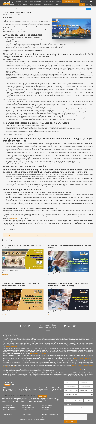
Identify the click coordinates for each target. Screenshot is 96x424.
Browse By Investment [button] (35, 4)
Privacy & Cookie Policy (38, 417)
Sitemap (57, 417)
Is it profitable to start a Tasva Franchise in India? (21, 245)
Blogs (57, 4)
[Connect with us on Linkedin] (29, 326)
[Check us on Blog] (74, 326)
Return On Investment (28, 407)
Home (4, 9)
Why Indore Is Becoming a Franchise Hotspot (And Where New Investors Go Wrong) (68, 284)
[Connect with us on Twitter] (65, 326)
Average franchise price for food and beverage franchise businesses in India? (20, 284)
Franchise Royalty (26, 412)
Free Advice (6, 412)
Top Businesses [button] (56, 1)
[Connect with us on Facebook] (20, 326)
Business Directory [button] (27, 1)
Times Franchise (26, 414)
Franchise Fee (45, 409)
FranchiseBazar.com (17, 235)
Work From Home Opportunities (50, 414)
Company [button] (17, 1)
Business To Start (26, 405)
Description (67, 404)
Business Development (9, 407)
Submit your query (70, 421)
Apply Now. (42, 396)
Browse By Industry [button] (22, 4)
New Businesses (47, 1)
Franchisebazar (13, 218)
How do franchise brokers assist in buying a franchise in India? (69, 246)
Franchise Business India (9, 409)
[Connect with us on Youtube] (69, 326)
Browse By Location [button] (48, 4)
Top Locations (37, 1)
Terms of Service (27, 417)
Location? (66, 398)
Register (82, 4)
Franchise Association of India (12, 417)
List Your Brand (84, 1)
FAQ (21, 417)
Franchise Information (47, 407)
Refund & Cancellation (49, 417)
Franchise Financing (27, 409)
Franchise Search (46, 412)
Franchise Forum (7, 414)
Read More (5, 274)
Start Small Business (47, 405)
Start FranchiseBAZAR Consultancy (71, 1)
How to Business (7, 405)
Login (87, 4)
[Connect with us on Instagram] (25, 326)
